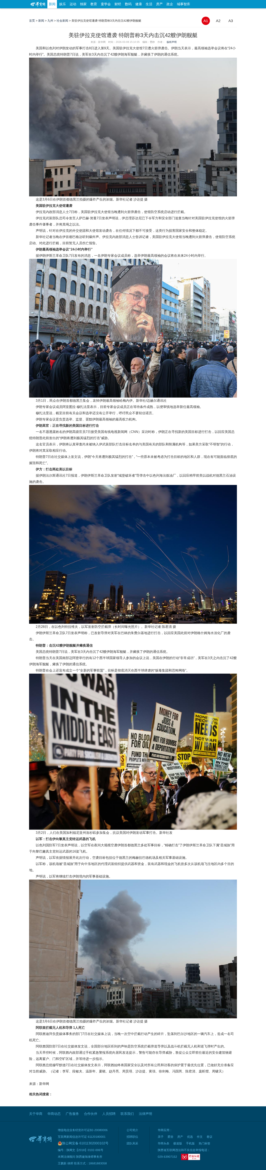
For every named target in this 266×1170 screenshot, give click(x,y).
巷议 (209, 1136)
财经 (118, 4)
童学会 (106, 4)
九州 (50, 20)
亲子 (161, 1136)
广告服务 (72, 1113)
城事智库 (183, 4)
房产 (159, 4)
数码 (128, 4)
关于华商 (35, 1113)
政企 (169, 4)
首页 (32, 20)
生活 (149, 4)
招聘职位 (132, 1136)
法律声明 (145, 1113)
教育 (93, 4)
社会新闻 (62, 20)
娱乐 (62, 4)
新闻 (52, 4)
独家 (83, 4)
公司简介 (132, 1130)
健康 (138, 4)
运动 (73, 4)
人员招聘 (109, 1113)
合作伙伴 (90, 1113)
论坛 (187, 12)
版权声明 (172, 42)
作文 (200, 1136)
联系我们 (127, 1113)
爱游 (221, 12)
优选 (232, 12)
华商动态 (54, 1113)
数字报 (199, 12)
